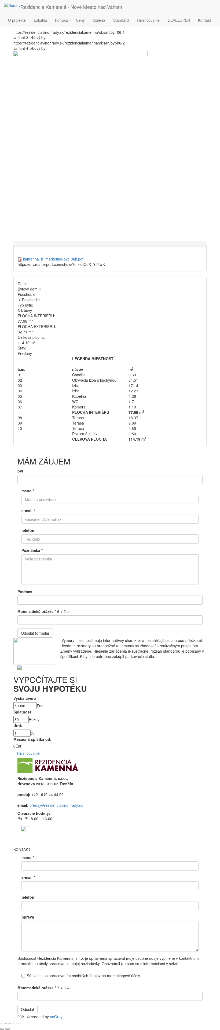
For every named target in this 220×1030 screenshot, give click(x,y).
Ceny (80, 20)
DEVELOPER (179, 20)
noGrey (56, 1016)
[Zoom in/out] (18, 1023)
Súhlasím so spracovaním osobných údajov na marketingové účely (83, 975)
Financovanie (148, 20)
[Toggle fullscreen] (13, 1023)
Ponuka (61, 20)
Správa (27, 917)
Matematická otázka (36, 611)
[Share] (7, 1023)
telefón (27, 530)
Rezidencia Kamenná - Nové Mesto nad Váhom (71, 6)
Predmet (24, 591)
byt (20, 471)
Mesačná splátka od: (32, 739)
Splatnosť (22, 712)
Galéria (99, 20)
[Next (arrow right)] (7, 1029)
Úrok (17, 725)
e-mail (28, 510)
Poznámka (32, 550)
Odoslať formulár (35, 633)
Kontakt (204, 20)
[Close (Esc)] (2, 1023)
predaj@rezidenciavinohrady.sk (56, 805)
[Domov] (12, 5)
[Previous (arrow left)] (2, 1029)
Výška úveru (24, 698)
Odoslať (27, 1009)
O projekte (17, 20)
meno (27, 490)
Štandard (121, 20)
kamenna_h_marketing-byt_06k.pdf (53, 259)
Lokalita (40, 20)
